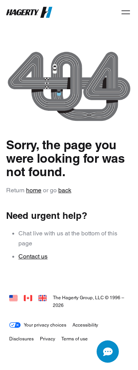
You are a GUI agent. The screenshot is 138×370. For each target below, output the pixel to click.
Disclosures (21, 338)
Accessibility (85, 324)
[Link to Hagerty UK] (42, 297)
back (64, 190)
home (33, 190)
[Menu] (125, 12)
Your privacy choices (45, 324)
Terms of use (74, 338)
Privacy (47, 338)
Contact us (33, 256)
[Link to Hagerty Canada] (28, 297)
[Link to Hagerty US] (13, 297)
